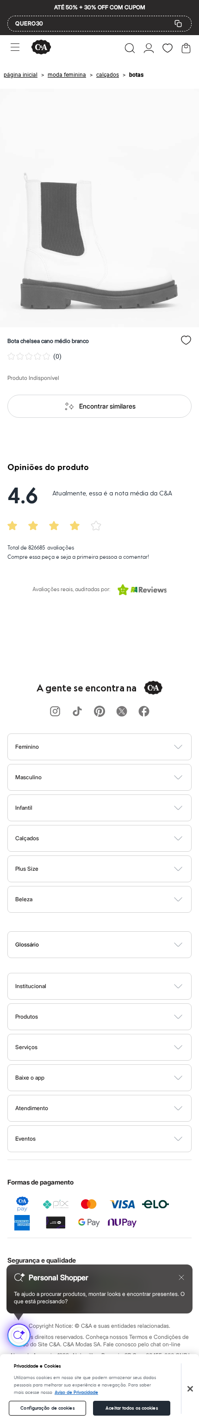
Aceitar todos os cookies (131, 1408)
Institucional (30, 986)
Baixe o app (29, 1077)
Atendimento (31, 1108)
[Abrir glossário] (111, 944)
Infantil (23, 807)
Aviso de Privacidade (76, 1392)
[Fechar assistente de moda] (181, 1277)
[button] (130, 48)
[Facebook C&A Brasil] (143, 712)
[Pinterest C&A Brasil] (99, 712)
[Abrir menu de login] (149, 48)
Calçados (27, 838)
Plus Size (26, 868)
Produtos (26, 1016)
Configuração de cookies (47, 1408)
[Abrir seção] (115, 746)
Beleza (23, 899)
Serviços (26, 1047)
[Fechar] (190, 1389)
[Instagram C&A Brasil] (55, 712)
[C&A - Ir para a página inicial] (41, 48)
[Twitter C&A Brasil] (121, 712)
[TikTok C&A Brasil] (77, 712)
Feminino (27, 746)
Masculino (28, 777)
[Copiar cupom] (178, 23)
